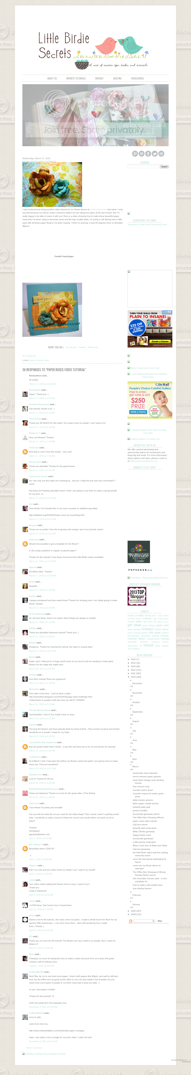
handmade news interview (145, 773)
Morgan (33, 525)
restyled (132, 638)
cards (138, 618)
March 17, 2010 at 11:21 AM (42, 533)
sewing (165, 638)
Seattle (131, 615)
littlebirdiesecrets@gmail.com (144, 461)
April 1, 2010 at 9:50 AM (40, 859)
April (134, 759)
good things (149, 625)
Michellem (34, 689)
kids (151, 632)
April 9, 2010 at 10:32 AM (41, 895)
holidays (148, 629)
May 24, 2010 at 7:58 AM (41, 948)
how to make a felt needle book (147, 885)
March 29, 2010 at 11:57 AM (42, 768)
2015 (133, 659)
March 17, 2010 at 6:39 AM (42, 427)
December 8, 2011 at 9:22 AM (43, 1041)
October (136, 702)
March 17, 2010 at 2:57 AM (42, 398)
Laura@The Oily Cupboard (42, 742)
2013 (133, 666)
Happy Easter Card (142, 835)
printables (145, 636)
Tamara (32, 724)
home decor (162, 629)
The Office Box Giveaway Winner (148, 817)
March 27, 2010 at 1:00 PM (42, 751)
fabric (139, 621)
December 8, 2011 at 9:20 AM (43, 1007)
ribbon (141, 638)
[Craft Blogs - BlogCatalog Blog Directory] (148, 577)
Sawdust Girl (35, 774)
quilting (117, 78)
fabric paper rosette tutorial (145, 803)
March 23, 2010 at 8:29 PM (42, 736)
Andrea (32, 674)
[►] (150, 680)
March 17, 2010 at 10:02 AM (42, 498)
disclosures (137, 78)
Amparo (33, 865)
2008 (133, 914)
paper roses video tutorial (145, 821)
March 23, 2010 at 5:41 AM (42, 718)
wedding (135, 649)
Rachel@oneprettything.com (43, 789)
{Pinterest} (93, 347)
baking (148, 615)
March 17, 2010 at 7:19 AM (42, 441)
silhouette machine (138, 642)
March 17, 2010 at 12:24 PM (42, 575)
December (137, 683)
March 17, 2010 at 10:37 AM (42, 519)
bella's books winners (143, 800)
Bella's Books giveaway (144, 831)
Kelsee (32, 596)
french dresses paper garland (147, 776)
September (137, 712)
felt (145, 621)
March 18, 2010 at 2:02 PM (42, 669)
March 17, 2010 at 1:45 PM (42, 590)
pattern (165, 632)
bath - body (157, 616)
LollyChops (35, 757)
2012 (133, 670)
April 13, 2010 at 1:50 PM (41, 909)
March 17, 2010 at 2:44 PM (42, 608)
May (134, 749)
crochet (99, 78)
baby (141, 615)
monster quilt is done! (143, 790)
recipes (164, 635)
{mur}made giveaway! (143, 838)
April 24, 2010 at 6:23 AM (41, 930)
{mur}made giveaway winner (146, 814)
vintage (165, 645)
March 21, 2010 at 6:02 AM (42, 704)
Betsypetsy (35, 390)
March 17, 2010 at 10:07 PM (42, 651)
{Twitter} (82, 347)
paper (32, 360)
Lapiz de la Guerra (38, 476)
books (166, 615)
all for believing (37, 614)
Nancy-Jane (35, 462)
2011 (133, 673)
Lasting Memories (98, 209)
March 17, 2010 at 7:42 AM (42, 456)
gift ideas (134, 625)
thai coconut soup (141, 786)
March (135, 766)
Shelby (32, 628)
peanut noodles (140, 810)
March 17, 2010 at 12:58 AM (42, 384)
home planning (134, 633)
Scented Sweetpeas (39, 404)
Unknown (34, 447)
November (137, 693)
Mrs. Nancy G (36, 844)
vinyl (130, 649)
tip (141, 645)
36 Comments (29, 356)
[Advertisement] (95, 16)
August (135, 721)
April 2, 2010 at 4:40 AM (40, 874)
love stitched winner (142, 888)
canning (131, 619)
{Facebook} (71, 347)
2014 (133, 663)
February (136, 895)
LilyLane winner (140, 824)
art (136, 615)
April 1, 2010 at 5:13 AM (40, 838)
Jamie (32, 901)
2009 (133, 911)
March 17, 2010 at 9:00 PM (42, 636)
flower (150, 622)
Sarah (32, 657)
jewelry (144, 632)
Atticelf (32, 567)
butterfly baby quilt (141, 807)
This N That (35, 419)
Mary (31, 954)
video (46, 360)
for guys (158, 621)
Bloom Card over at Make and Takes (150, 845)
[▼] (150, 764)
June (134, 740)
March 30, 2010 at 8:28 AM (42, 783)
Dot (31, 504)
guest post (162, 625)
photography (134, 636)
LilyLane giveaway (141, 849)
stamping (155, 642)
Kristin (32, 642)
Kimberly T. (34, 433)
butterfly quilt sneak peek (144, 828)
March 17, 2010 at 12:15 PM (42, 561)
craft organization (161, 619)
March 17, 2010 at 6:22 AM (42, 412)
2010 (133, 677)
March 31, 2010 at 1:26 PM (42, 797)
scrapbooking (153, 639)
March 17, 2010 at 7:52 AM (42, 470)
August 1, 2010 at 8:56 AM (41, 966)
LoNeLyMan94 (36, 972)
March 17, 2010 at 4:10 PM (42, 622)
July (134, 731)
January (136, 904)
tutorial (39, 360)
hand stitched (134, 629)
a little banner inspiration (144, 842)
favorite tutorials (76, 78)
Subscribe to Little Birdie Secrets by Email (147, 224)
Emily (32, 581)
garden (166, 622)
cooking (147, 618)
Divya (32, 915)
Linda (32, 880)
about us (52, 78)
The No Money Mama (39, 710)
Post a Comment (34, 1048)
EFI (30, 936)
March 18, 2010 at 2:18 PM (42, 683)
